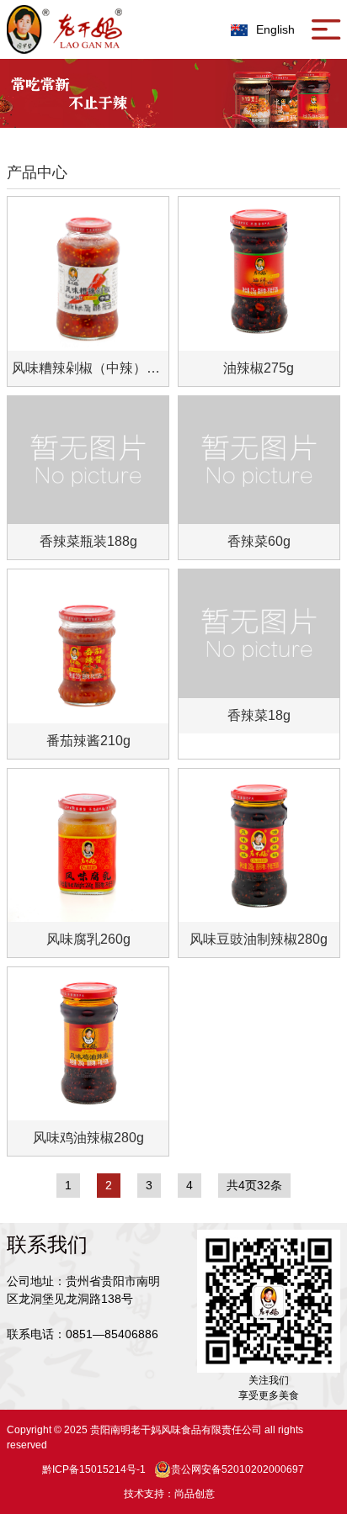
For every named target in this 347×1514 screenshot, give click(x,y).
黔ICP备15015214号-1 (94, 1469)
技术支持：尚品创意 (169, 1494)
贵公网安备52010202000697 (237, 1469)
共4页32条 (254, 1185)
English (275, 29)
